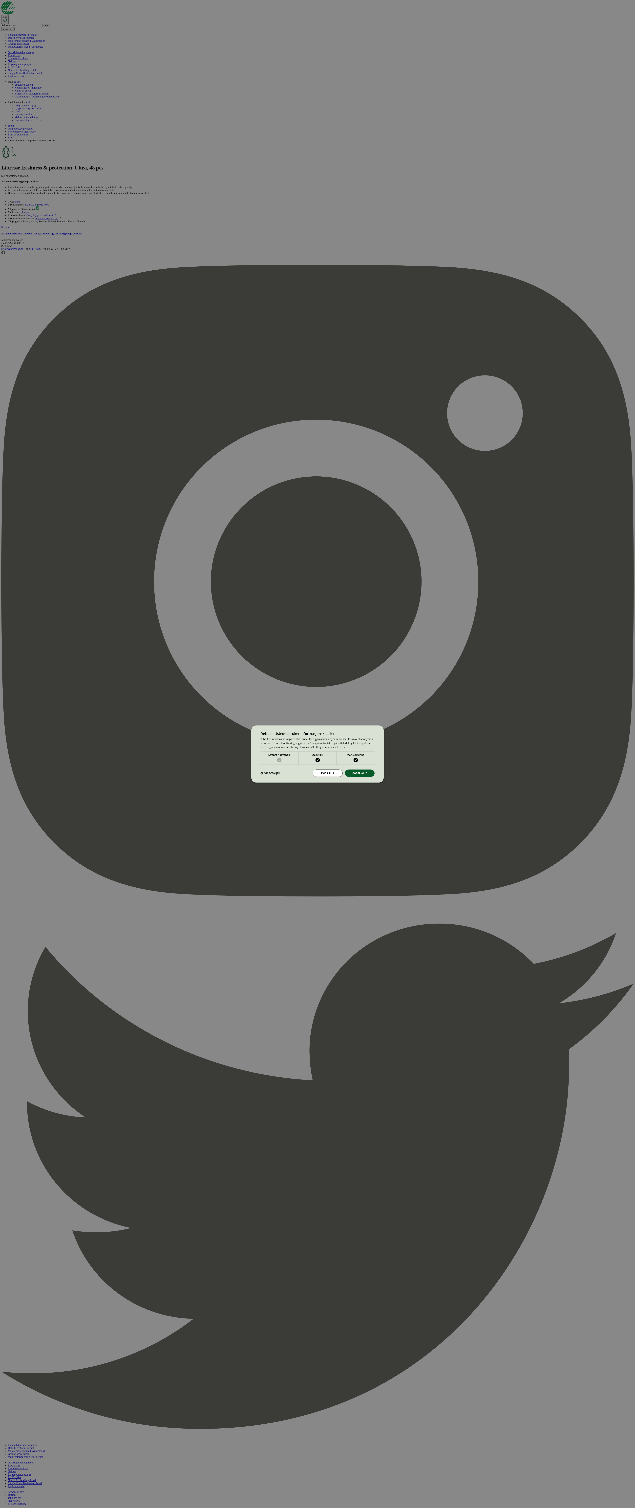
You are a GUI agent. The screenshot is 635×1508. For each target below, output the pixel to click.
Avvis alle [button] (328, 773)
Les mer (341, 747)
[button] (270, 773)
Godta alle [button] (359, 773)
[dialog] (317, 754)
